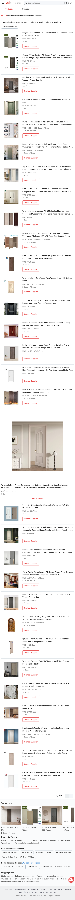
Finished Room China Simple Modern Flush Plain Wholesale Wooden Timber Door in (46, 78)
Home (3, 840)
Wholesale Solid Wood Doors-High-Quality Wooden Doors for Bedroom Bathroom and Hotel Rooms (46, 257)
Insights (68, 889)
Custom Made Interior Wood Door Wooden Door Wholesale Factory (46, 100)
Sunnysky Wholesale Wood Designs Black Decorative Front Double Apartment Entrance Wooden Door (46, 301)
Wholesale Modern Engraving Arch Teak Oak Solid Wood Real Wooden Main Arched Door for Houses (47, 617)
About (21, 892)
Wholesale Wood (37, 22)
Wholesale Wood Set (9, 27)
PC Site (60, 889)
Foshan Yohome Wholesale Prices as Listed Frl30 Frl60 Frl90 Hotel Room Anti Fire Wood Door (47, 390)
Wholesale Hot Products (39, 889)
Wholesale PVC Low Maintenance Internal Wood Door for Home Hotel (45, 707)
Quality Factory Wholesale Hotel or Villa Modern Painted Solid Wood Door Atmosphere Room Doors (47, 640)
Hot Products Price (22, 889)
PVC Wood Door (46, 867)
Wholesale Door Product (44, 852)
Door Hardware (32, 867)
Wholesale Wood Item (53, 22)
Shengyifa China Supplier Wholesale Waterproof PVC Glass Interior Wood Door (46, 506)
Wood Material (7, 867)
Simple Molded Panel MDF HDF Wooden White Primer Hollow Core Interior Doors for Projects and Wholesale (47, 774)
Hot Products (8, 889)
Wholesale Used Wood (10, 852)
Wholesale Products (19, 840)
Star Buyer (52, 889)
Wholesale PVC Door (27, 857)
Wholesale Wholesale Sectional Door (15, 22)
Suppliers (26, 9)
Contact (53, 892)
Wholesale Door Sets (9, 857)
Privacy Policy (43, 892)
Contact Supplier (31, 46)
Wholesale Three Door (63, 852)
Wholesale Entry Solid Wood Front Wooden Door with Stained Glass (47, 279)
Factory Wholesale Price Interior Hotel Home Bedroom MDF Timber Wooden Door (46, 595)
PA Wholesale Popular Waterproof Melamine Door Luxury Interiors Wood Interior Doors (45, 729)
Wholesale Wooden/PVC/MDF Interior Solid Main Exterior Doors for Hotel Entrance (45, 662)
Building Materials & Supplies (44, 840)
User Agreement (31, 892)
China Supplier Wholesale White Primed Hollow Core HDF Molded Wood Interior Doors (45, 684)
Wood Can (19, 867)
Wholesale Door (26, 852)
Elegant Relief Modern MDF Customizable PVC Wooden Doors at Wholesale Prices (47, 33)
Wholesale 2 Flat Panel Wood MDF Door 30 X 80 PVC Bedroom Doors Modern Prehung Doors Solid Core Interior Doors (47, 751)
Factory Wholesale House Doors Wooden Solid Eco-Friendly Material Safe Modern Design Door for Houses (46, 324)
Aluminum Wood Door (62, 867)
